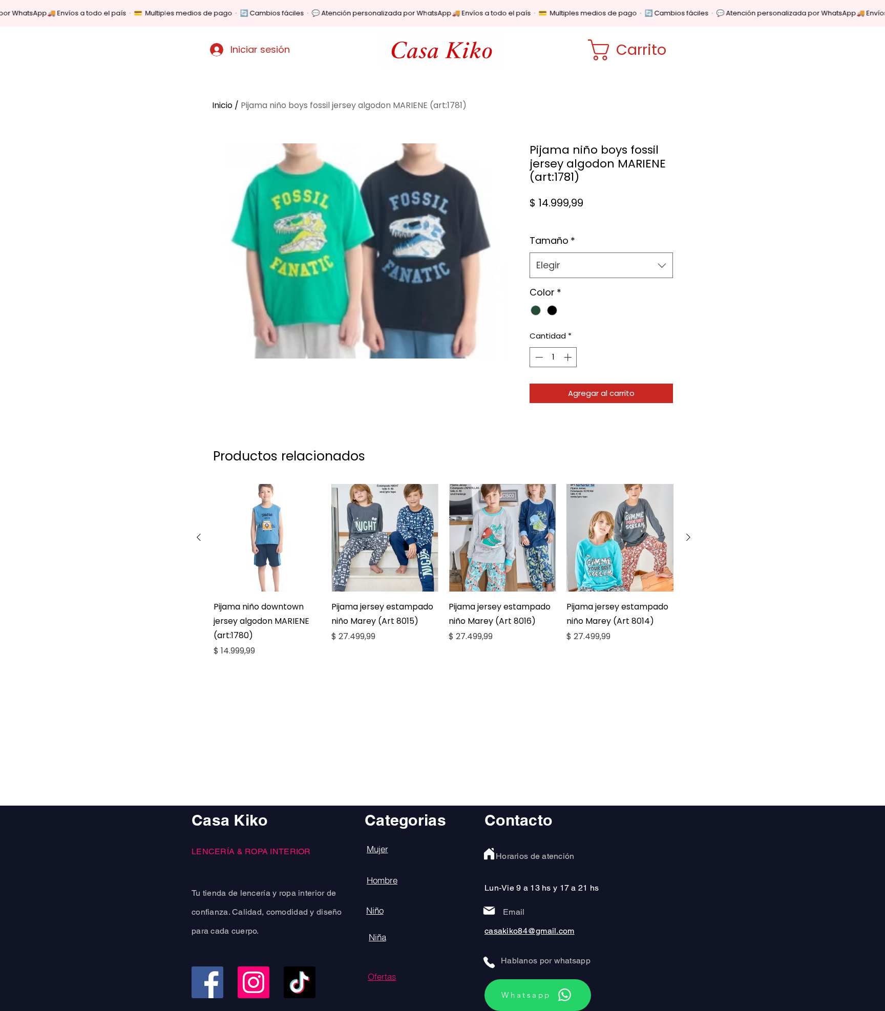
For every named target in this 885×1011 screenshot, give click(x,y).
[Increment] (569, 357)
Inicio (222, 105)
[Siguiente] (688, 537)
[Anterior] (199, 537)
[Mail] (489, 910)
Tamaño (552, 240)
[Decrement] (538, 357)
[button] (640, 49)
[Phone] (489, 962)
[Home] (489, 853)
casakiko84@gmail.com (529, 931)
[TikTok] (299, 982)
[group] (443, 570)
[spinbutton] (553, 357)
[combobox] (601, 265)
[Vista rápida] (267, 538)
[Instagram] (253, 982)
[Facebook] (207, 982)
